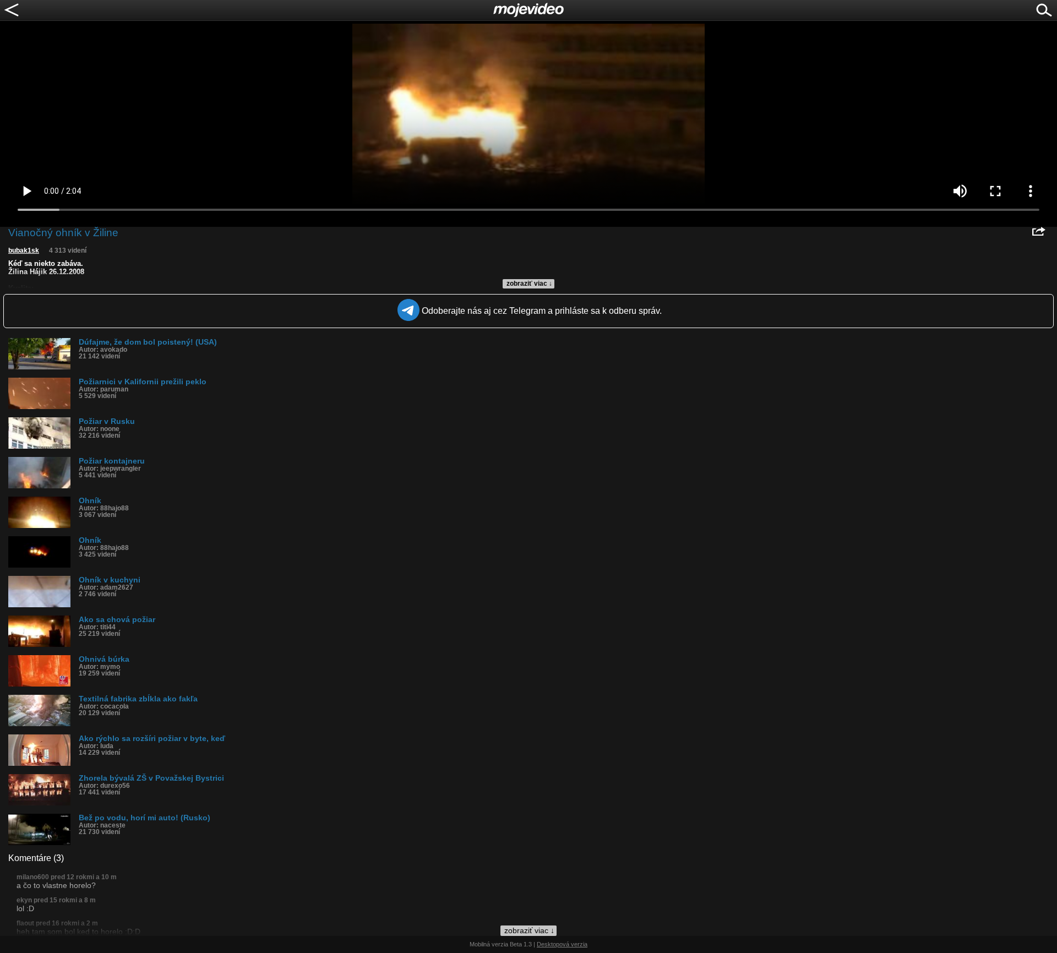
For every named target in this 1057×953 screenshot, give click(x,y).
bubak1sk (23, 250)
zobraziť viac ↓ (529, 283)
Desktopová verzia (562, 944)
